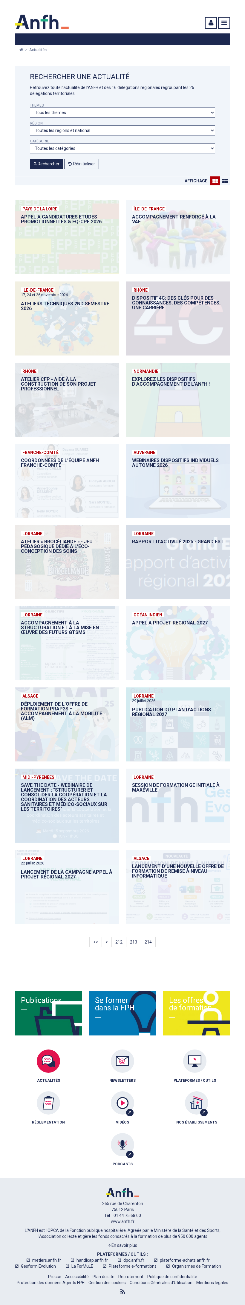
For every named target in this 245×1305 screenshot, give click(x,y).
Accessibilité (77, 1276)
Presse (54, 1276)
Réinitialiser (84, 163)
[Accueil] (42, 22)
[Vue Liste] (225, 180)
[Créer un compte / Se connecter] (210, 23)
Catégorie (39, 141)
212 (118, 942)
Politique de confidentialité (172, 1276)
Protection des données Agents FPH (51, 1282)
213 (133, 942)
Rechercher (48, 163)
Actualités (38, 49)
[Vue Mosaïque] (215, 180)
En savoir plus (124, 1245)
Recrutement (130, 1276)
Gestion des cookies (107, 1282)
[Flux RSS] (122, 1291)
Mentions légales (212, 1282)
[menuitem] (48, 1070)
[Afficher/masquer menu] (224, 23)
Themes (37, 105)
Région (36, 123)
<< (95, 942)
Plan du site (103, 1276)
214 (148, 942)
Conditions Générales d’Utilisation (161, 1282)
